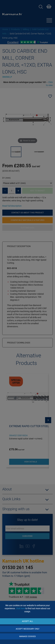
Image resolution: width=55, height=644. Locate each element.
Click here (20, 608)
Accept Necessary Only (27, 629)
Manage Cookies (27, 636)
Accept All (27, 621)
